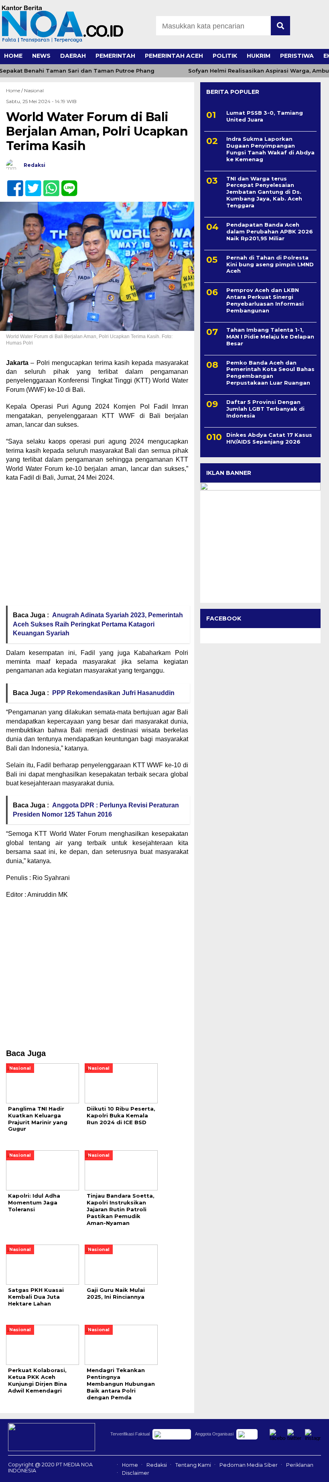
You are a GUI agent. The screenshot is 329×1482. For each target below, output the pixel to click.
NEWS (41, 55)
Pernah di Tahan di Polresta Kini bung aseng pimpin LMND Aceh (270, 264)
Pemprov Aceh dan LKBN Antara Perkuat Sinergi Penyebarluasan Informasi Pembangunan (265, 300)
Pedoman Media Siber (248, 1465)
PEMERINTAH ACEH (174, 55)
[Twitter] (30, 184)
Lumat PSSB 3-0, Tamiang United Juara (264, 116)
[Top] (310, 1470)
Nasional (34, 90)
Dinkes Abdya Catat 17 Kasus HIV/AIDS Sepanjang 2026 (269, 438)
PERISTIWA (297, 55)
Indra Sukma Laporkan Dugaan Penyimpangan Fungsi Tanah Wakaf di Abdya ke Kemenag (270, 149)
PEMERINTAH (115, 55)
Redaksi (156, 1465)
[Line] (66, 184)
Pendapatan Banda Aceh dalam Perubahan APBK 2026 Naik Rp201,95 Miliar (269, 231)
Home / (15, 90)
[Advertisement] (97, 546)
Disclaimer (135, 1473)
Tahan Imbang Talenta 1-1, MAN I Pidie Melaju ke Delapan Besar (270, 336)
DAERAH (73, 55)
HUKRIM (258, 55)
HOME (13, 55)
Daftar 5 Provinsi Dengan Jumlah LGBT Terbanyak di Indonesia (265, 409)
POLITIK (225, 55)
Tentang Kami (193, 1465)
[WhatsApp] (48, 184)
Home (130, 1465)
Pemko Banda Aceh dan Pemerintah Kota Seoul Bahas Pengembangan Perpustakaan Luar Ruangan (270, 372)
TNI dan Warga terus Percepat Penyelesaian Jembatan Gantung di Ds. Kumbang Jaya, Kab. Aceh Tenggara (264, 192)
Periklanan (299, 1465)
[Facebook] (12, 184)
